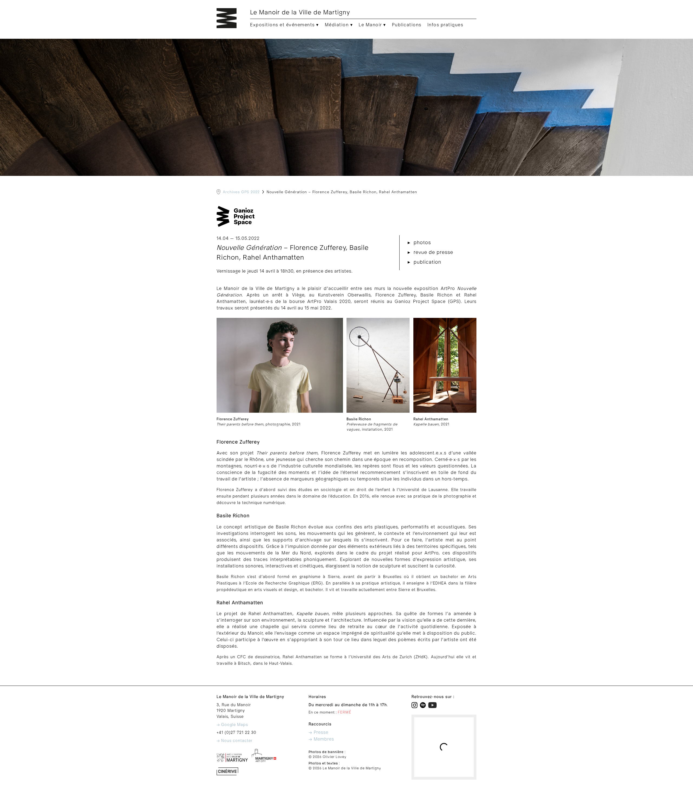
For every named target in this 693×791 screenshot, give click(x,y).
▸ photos (419, 242)
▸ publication (424, 262)
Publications (406, 25)
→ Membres (321, 739)
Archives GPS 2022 (241, 192)
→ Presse (318, 732)
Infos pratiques (445, 25)
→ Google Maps (232, 725)
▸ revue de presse (430, 252)
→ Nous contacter (235, 741)
